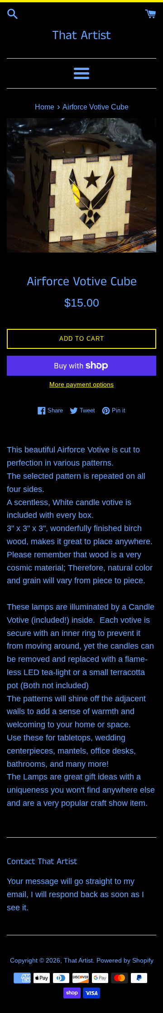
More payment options (81, 384)
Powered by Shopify (124, 960)
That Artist (81, 36)
